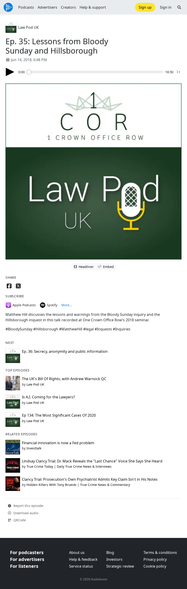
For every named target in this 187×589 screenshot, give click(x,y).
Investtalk (33, 448)
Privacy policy (155, 559)
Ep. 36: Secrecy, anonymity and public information (65, 351)
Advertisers (47, 7)
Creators (68, 7)
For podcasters (27, 552)
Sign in (165, 7)
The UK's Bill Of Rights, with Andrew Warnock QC (64, 378)
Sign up (145, 7)
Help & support (93, 7)
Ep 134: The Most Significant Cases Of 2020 (59, 415)
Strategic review (120, 566)
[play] (10, 72)
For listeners (24, 566)
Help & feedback (83, 559)
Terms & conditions (160, 552)
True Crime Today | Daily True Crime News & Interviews (69, 466)
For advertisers (27, 559)
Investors (114, 559)
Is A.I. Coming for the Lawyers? (48, 397)
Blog (110, 552)
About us (77, 552)
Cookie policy (154, 566)
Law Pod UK (28, 27)
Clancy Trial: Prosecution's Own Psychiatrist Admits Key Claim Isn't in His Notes (90, 479)
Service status (81, 566)
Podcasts (26, 7)
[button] (179, 7)
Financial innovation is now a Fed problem (58, 442)
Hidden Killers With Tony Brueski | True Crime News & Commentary (78, 485)
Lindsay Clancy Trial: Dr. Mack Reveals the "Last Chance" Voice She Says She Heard (92, 461)
